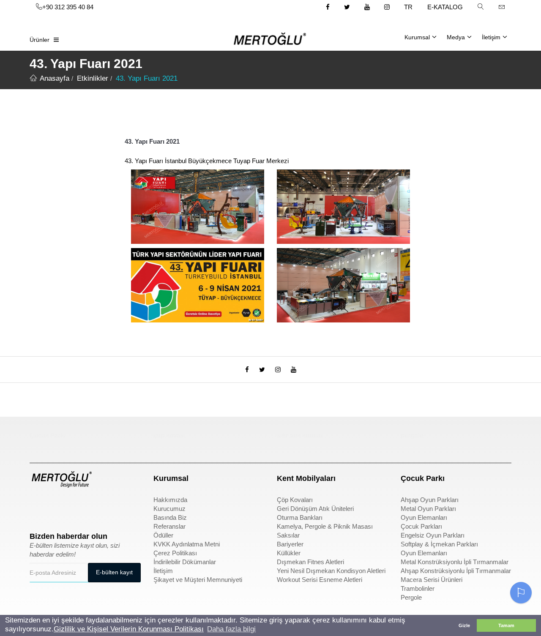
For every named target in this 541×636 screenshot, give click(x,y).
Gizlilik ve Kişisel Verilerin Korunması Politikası (129, 629)
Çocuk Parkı (48, 435)
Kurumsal (417, 37)
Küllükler (289, 553)
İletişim (491, 37)
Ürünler (39, 39)
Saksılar (288, 535)
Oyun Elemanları (424, 517)
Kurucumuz (169, 508)
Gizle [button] (464, 625)
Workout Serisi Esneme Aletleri (319, 579)
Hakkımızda (170, 499)
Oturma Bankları (299, 517)
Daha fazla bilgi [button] (231, 629)
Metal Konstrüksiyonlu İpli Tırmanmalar (454, 561)
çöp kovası (169, 435)
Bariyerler (290, 544)
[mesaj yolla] (501, 7)
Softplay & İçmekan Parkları (439, 544)
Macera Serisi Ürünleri (431, 579)
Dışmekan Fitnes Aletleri (310, 561)
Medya (456, 37)
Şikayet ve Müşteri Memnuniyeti (197, 579)
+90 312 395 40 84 (67, 7)
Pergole (411, 597)
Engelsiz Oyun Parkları (432, 535)
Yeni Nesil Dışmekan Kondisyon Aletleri (331, 570)
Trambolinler (417, 588)
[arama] (480, 7)
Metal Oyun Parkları (428, 508)
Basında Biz (170, 517)
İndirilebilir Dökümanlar (184, 561)
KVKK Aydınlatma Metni (186, 544)
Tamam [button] (506, 625)
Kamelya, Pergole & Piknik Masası (325, 526)
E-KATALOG (445, 7)
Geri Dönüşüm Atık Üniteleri (315, 508)
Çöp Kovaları (295, 499)
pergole (412, 435)
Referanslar (169, 526)
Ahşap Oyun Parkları (430, 499)
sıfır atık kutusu (299, 435)
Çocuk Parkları (421, 526)
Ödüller (163, 535)
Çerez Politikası (175, 553)
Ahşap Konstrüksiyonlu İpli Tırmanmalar (456, 570)
